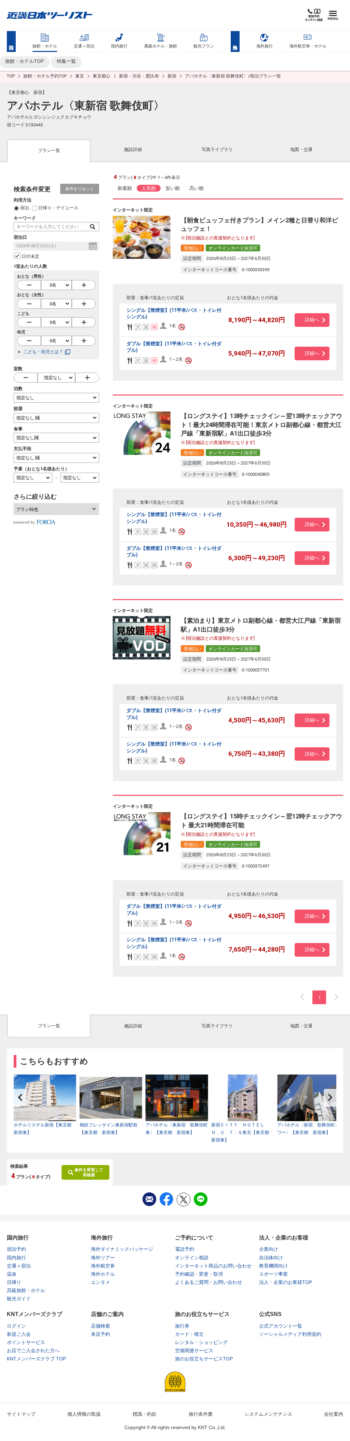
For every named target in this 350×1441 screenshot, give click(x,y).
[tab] (49, 150)
